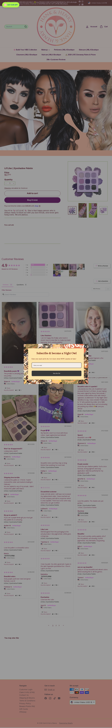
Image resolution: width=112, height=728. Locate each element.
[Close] (85, 346)
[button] (10, 4)
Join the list (56, 373)
